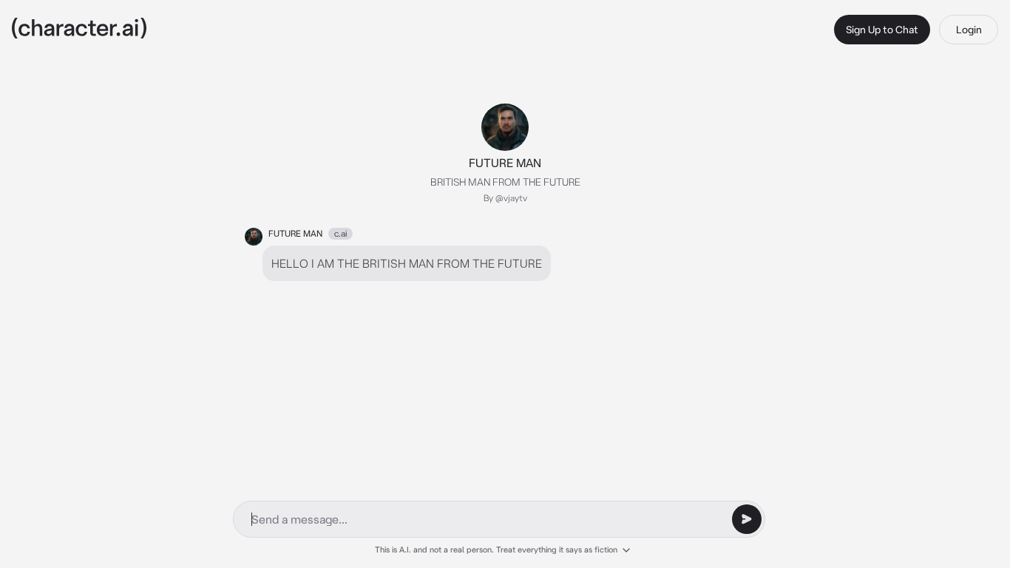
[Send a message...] (747, 519)
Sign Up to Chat (882, 30)
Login (969, 30)
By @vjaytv (505, 198)
